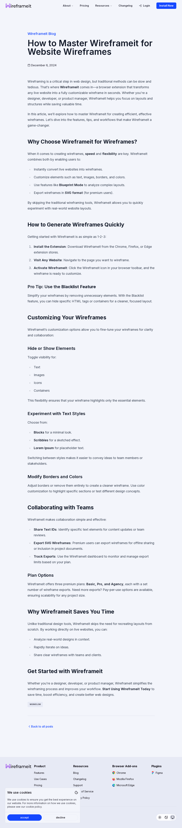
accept (24, 817)
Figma (159, 772)
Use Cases (40, 779)
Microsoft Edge (126, 785)
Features (39, 772)
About (67, 5)
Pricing (84, 5)
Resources (102, 5)
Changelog (125, 5)
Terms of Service (83, 791)
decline (60, 817)
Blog (76, 772)
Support (78, 785)
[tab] (160, 817)
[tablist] (166, 817)
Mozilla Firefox (125, 779)
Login (146, 5)
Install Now (166, 5)
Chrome (121, 772)
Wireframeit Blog (42, 34)
